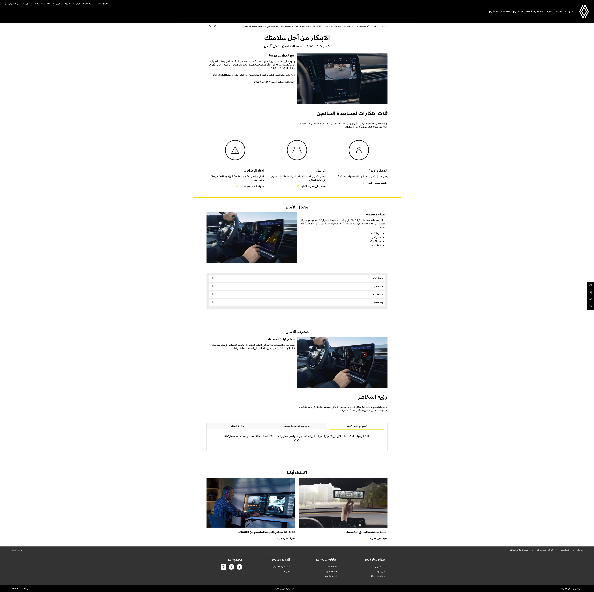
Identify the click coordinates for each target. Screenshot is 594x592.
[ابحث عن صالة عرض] (590, 292)
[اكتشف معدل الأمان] (358, 150)
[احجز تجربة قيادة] (590, 285)
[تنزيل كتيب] (590, 299)
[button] (213, 26)
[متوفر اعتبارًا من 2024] (235, 150)
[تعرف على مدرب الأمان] (297, 150)
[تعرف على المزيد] (343, 503)
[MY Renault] (590, 306)
